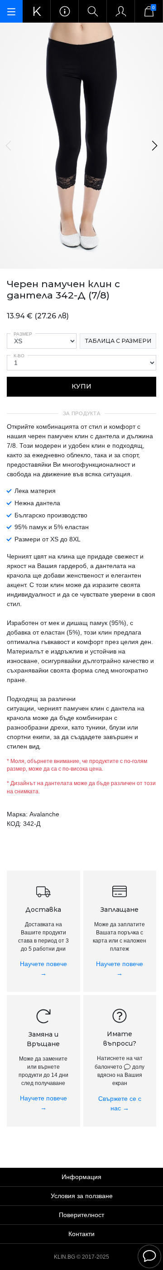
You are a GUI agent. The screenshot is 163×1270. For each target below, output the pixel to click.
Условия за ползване (82, 1195)
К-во (19, 355)
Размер (23, 334)
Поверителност (81, 1214)
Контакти (81, 1233)
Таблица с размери (118, 340)
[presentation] (9, 146)
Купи (81, 386)
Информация (81, 1176)
